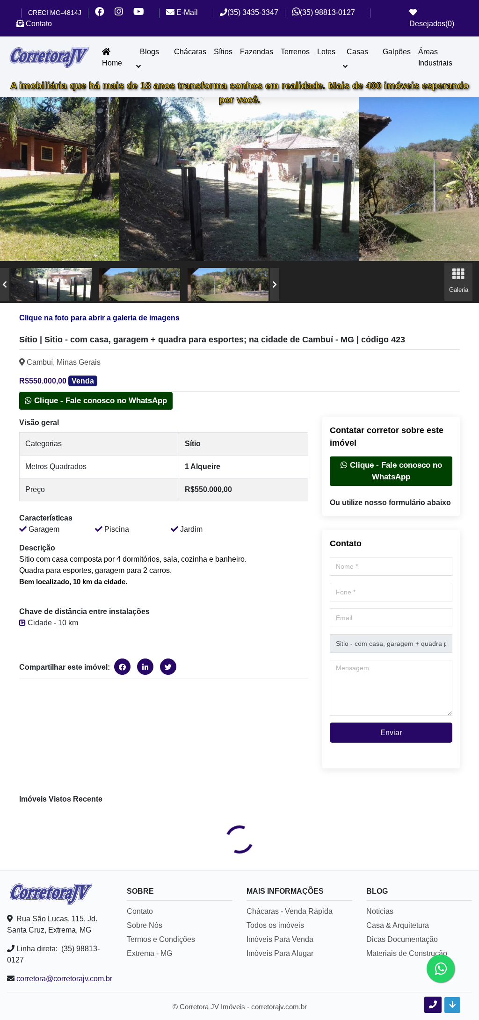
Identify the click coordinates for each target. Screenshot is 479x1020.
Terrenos (295, 52)
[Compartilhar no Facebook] (122, 666)
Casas (357, 52)
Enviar (391, 733)
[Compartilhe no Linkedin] (145, 666)
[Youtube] (142, 12)
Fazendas (256, 52)
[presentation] (4, 284)
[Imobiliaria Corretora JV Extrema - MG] (49, 57)
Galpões (397, 52)
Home (112, 63)
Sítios (223, 52)
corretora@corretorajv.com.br (64, 979)
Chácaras (190, 52)
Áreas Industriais (435, 57)
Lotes (326, 52)
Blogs (149, 52)
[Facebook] (105, 12)
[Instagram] (124, 12)
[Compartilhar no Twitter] (168, 666)
